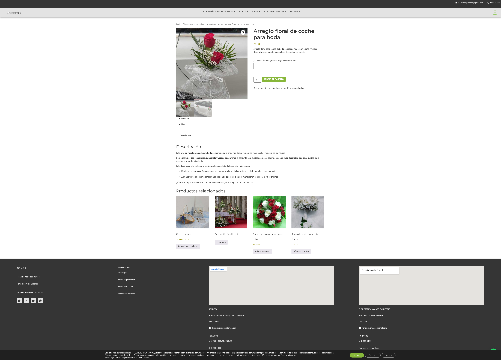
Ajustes (389, 355)
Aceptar (357, 355)
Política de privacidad (124, 357)
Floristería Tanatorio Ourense (218, 11)
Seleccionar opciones (188, 246)
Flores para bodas (191, 24)
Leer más (221, 242)
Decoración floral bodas (212, 24)
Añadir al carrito (274, 79)
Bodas (255, 11)
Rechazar (373, 355)
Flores (242, 11)
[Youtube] (33, 300)
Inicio (178, 24)
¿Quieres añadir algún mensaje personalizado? (275, 61)
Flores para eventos (274, 11)
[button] (219, 11)
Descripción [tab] (185, 135)
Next (183, 124)
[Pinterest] (40, 300)
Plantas (294, 11)
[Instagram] (26, 300)
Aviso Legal (109, 357)
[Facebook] (19, 300)
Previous (185, 118)
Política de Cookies (141, 357)
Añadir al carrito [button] (262, 251)
